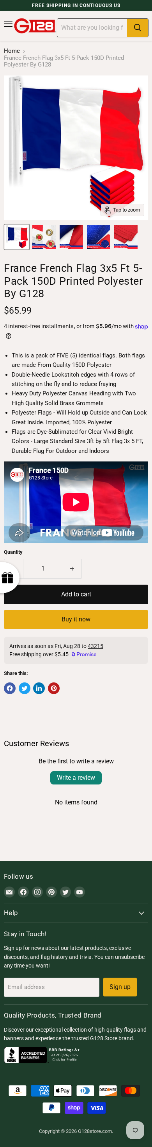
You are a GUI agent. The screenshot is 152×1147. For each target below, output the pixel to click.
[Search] (137, 28)
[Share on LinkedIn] (39, 688)
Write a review (76, 777)
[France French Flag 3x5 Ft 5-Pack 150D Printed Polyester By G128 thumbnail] (16, 237)
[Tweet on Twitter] (24, 688)
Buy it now (76, 619)
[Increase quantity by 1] (72, 568)
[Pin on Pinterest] (54, 688)
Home (12, 51)
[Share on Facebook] (10, 688)
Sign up (120, 987)
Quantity (13, 552)
